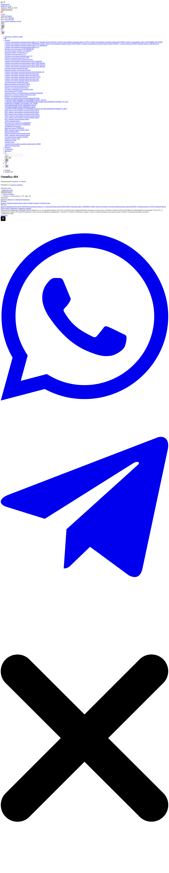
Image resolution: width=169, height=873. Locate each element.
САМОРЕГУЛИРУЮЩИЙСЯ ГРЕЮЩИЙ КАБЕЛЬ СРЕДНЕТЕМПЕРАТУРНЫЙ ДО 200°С (36, 109)
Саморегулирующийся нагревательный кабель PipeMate (23, 61)
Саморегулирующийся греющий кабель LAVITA (73, 42)
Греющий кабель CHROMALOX (148, 44)
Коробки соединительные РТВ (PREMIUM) (19, 49)
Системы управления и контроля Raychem (19, 89)
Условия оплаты (44, 203)
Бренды (3, 206)
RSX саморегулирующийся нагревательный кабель (22, 112)
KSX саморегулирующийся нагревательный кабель (22, 114)
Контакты (8, 151)
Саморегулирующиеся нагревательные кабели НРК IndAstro (25, 63)
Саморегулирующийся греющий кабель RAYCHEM (107, 42)
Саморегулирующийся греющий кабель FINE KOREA (63, 44)
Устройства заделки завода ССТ (15, 54)
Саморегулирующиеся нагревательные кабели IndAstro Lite (24, 72)
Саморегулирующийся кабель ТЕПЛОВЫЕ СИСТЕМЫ (143, 42)
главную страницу (16, 185)
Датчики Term (9, 142)
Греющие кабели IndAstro (48, 42)
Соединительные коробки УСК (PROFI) (18, 51)
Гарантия (15, 203)
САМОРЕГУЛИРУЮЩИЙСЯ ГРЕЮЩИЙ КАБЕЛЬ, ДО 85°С (26, 100)
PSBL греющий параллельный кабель (17, 135)
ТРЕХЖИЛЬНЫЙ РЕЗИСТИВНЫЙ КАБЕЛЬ (20, 107)
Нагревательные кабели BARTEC (125, 206)
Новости (7, 147)
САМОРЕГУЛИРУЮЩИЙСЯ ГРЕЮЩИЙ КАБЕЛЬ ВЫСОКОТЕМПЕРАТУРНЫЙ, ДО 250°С (37, 102)
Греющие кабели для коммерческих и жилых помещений (24, 93)
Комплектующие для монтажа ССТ (16, 52)
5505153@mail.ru (6, 16)
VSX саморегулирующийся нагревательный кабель (22, 117)
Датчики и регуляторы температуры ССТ (18, 56)
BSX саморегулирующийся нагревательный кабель (22, 110)
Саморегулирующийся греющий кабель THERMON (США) (25, 44)
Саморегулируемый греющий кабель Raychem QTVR (22, 77)
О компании (9, 149)
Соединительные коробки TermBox (16, 137)
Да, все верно (5, 21)
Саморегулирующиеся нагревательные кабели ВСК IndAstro (25, 66)
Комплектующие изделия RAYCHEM (17, 84)
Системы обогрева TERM (128, 44)
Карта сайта (23, 203)
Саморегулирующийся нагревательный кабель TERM (23, 144)
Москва (11, 18)
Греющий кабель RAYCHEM (16, 206)
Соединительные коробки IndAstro (16, 68)
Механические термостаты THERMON (18, 123)
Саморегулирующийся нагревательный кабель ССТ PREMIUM (26, 45)
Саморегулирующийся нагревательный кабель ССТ (22, 47)
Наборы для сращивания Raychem (16, 96)
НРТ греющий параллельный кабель (17, 119)
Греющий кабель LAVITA (145, 206)
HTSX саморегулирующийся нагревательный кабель (22, 116)
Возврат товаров (6, 203)
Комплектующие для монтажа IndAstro (18, 70)
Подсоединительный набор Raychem (17, 86)
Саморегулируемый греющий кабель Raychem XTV (22, 73)
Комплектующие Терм (12, 145)
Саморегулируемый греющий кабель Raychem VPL (22, 79)
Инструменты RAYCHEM (13, 91)
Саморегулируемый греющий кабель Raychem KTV (22, 80)
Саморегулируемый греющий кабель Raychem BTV (22, 75)
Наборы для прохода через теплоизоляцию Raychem (22, 98)
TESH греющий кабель (12, 121)
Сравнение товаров (24, 208)
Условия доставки (33, 203)
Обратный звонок (7, 10)
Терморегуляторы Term (12, 138)
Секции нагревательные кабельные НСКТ (19, 59)
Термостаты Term (10, 140)
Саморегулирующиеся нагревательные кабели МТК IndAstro (25, 65)
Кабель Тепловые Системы (105, 206)
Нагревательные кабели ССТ (36, 206)
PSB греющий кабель (12, 131)
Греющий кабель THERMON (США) (83, 206)
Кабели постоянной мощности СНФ (17, 58)
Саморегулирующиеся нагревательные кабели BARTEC (100, 44)
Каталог (7, 40)
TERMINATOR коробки (13, 126)
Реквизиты (26, 199)
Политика (4, 215)
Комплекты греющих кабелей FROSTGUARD (20, 95)
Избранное (14, 208)
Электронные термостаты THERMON (17, 124)
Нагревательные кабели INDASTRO (58, 206)
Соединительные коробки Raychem (16, 82)
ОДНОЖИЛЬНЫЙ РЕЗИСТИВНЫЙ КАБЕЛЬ (20, 105)
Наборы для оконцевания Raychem (16, 87)
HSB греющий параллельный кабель (17, 130)
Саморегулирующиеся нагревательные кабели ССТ (22, 42)
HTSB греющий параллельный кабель (17, 133)
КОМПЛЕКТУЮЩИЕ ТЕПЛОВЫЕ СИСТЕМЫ (21, 103)
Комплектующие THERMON (14, 128)
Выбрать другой (15, 21)
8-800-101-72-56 (6, 6)
